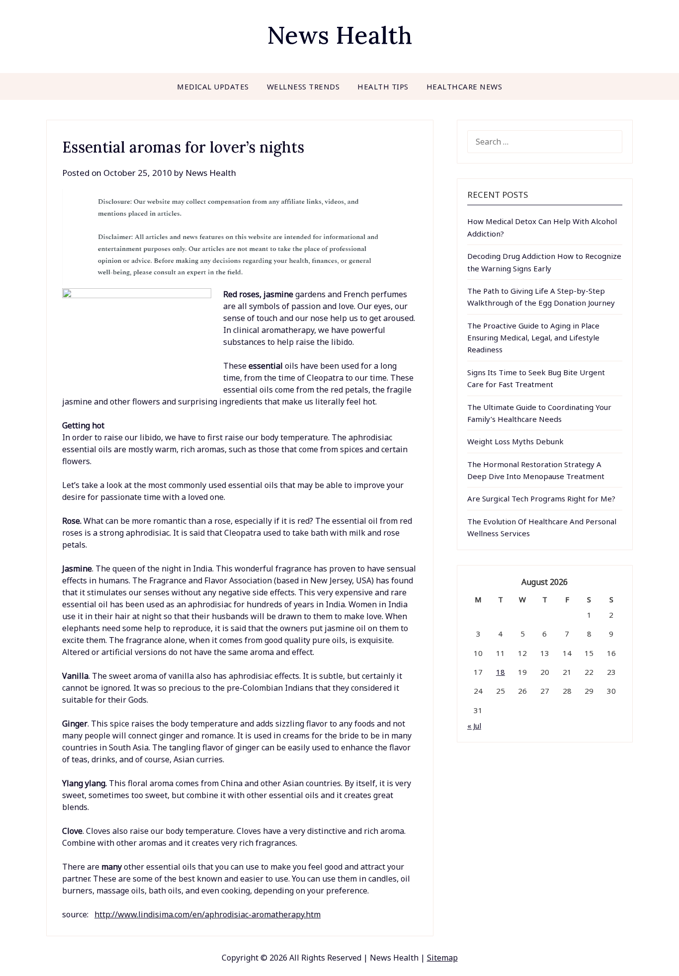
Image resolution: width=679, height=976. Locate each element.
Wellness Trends (303, 86)
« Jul (474, 726)
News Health (339, 35)
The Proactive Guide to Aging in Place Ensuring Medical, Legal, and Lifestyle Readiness (533, 338)
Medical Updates (213, 86)
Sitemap (442, 957)
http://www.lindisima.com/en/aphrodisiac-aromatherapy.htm (207, 914)
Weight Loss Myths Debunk (515, 441)
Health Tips (383, 86)
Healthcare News (464, 86)
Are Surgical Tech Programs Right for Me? (541, 498)
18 (500, 672)
